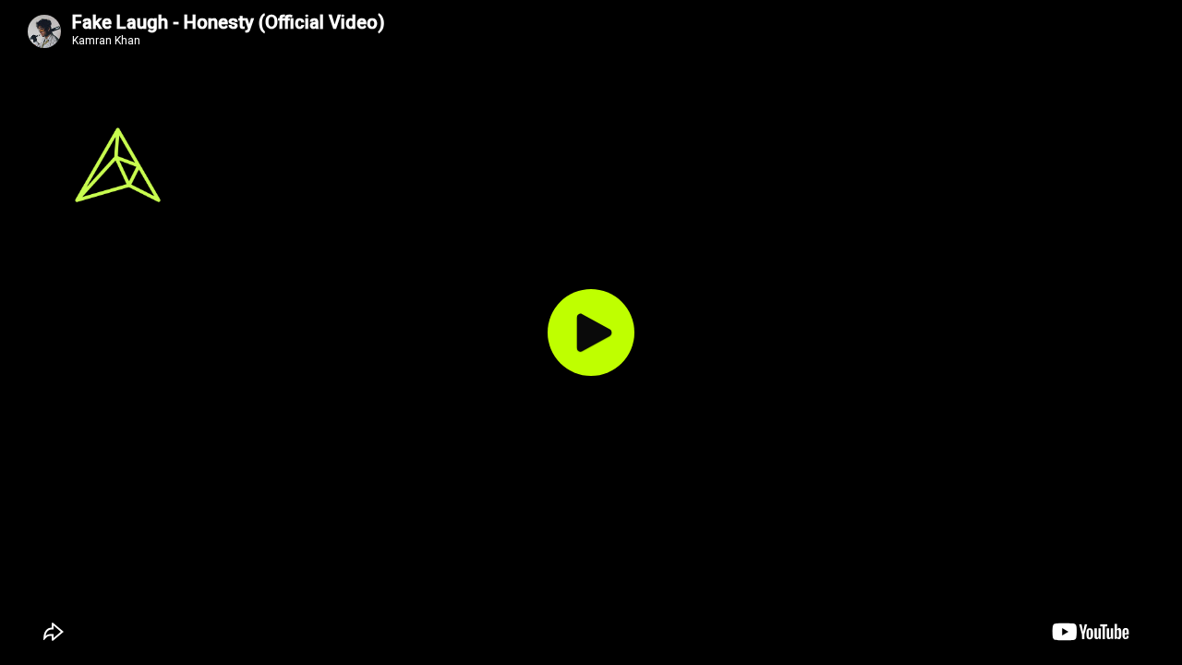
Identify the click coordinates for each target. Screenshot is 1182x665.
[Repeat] (593, 632)
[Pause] (517, 632)
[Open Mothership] (1058, 195)
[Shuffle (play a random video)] (441, 632)
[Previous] (476, 632)
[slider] (808, 653)
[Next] (557, 632)
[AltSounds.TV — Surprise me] (117, 165)
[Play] (591, 332)
